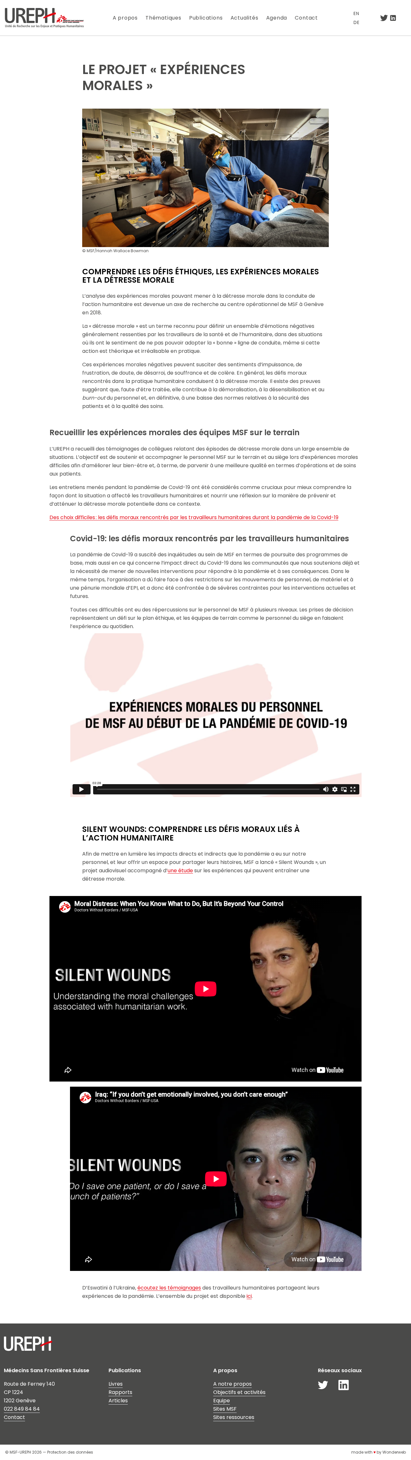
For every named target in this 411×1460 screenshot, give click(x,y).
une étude (180, 870)
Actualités (244, 17)
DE (357, 22)
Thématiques (163, 17)
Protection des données (70, 1452)
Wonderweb (394, 1452)
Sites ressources (233, 1417)
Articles (118, 1400)
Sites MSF (225, 1409)
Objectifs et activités (239, 1392)
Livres (116, 1384)
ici (249, 1296)
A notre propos (232, 1384)
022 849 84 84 (22, 1409)
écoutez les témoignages (169, 1287)
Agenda (276, 17)
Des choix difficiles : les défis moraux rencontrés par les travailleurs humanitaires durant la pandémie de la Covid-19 (193, 517)
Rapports (120, 1392)
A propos (125, 17)
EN (356, 13)
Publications (206, 17)
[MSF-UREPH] (44, 17)
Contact (306, 17)
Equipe (221, 1400)
